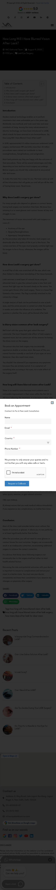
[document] (28, 445)
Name (7, 417)
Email (7, 428)
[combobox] (28, 442)
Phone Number (12, 449)
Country (9, 438)
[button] (52, 403)
